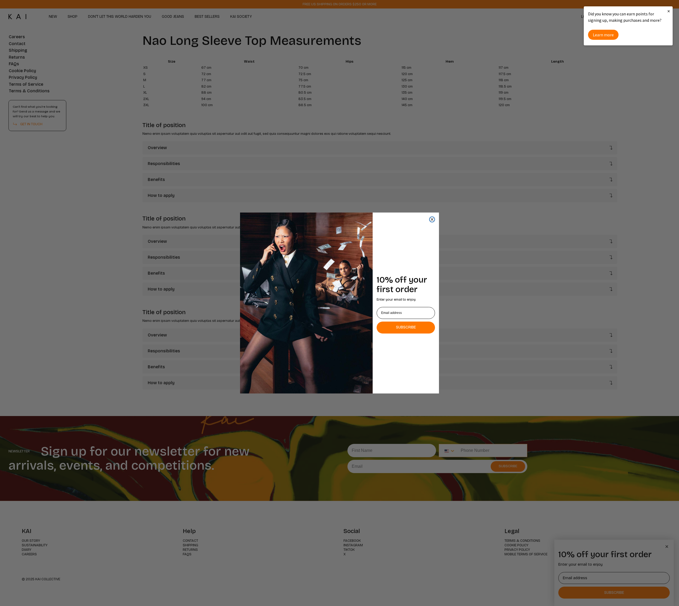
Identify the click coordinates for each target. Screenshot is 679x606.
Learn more (603, 34)
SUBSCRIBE (406, 327)
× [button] (668, 11)
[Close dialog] (432, 219)
